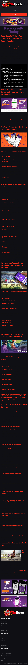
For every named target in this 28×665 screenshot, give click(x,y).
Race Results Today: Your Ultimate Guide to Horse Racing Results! (13, 70)
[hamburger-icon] (26, 4)
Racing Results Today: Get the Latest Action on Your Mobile (14, 83)
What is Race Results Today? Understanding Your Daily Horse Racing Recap (15, 73)
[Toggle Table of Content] (24, 66)
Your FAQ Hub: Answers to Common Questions (13, 84)
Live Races (7, 481)
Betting (3, 374)
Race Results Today (6, 68)
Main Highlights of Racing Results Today (12, 78)
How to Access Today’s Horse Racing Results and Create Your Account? (14, 80)
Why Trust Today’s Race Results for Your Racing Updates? (13, 76)
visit (15, 215)
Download (3, 394)
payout (9, 448)
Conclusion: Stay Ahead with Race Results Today (14, 86)
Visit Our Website (6, 298)
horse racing (15, 48)
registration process (6, 320)
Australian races (22, 570)
